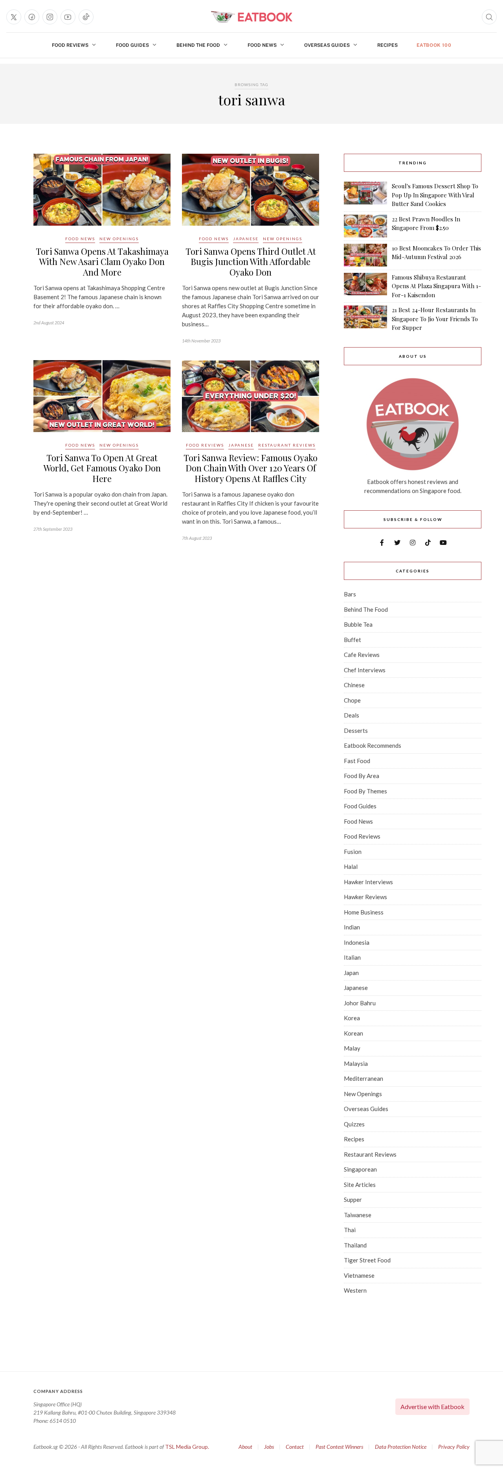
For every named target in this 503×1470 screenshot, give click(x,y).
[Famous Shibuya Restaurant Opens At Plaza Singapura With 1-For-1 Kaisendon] (365, 286)
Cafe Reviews (362, 654)
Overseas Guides (327, 45)
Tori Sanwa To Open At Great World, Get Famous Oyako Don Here (102, 468)
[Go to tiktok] (86, 16)
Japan (351, 972)
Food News (262, 45)
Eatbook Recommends (372, 745)
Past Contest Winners (339, 1446)
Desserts (356, 730)
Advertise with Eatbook (432, 1406)
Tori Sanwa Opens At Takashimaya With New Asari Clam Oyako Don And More (102, 261)
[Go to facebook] (31, 16)
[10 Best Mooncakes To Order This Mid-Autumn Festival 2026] (365, 255)
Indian (352, 927)
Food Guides (132, 45)
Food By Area (361, 775)
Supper (353, 1199)
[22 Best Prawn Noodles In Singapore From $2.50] (365, 226)
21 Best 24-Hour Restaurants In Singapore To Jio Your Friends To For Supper (435, 318)
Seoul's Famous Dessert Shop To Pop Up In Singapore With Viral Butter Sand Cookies (435, 195)
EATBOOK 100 (434, 45)
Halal (351, 866)
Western (355, 1290)
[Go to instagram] (49, 16)
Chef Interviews (365, 669)
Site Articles (360, 1184)
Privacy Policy (454, 1446)
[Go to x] (13, 16)
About (245, 1446)
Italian (352, 957)
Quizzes (354, 1124)
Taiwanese (357, 1214)
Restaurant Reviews (287, 445)
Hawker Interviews (368, 881)
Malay (352, 1048)
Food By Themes (365, 791)
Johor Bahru (360, 1002)
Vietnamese (359, 1275)
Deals (351, 715)
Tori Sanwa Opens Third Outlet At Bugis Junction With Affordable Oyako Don (250, 261)
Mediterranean (363, 1078)
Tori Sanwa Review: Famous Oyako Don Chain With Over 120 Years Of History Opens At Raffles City (251, 468)
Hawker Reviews (365, 896)
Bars (350, 594)
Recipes (387, 45)
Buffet (352, 639)
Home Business (364, 912)
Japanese (246, 238)
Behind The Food (198, 45)
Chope (352, 700)
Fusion (353, 851)
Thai (350, 1229)
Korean (353, 1033)
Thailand (355, 1245)
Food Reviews (70, 45)
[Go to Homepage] (251, 17)
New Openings (119, 238)
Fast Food (357, 760)
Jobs (269, 1446)
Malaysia (356, 1063)
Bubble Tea (358, 624)
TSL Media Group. (187, 1446)
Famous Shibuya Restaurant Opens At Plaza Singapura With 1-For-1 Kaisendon (436, 286)
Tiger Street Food (367, 1260)
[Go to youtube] (68, 16)
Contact (295, 1446)
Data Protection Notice (400, 1446)
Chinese (354, 684)
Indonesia (356, 942)
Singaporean (360, 1169)
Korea (352, 1017)
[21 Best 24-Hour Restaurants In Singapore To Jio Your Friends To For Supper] (365, 318)
